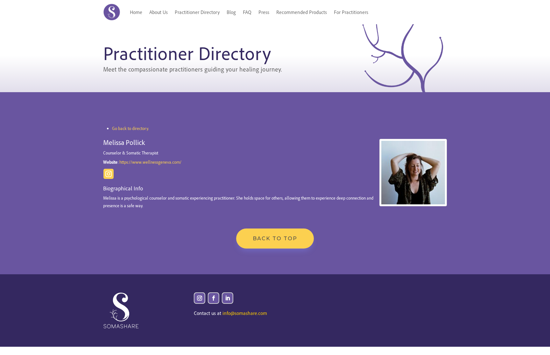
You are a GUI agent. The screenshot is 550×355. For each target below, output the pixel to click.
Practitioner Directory (197, 12)
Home (136, 12)
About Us (158, 12)
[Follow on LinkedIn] (227, 298)
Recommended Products (301, 12)
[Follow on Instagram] (199, 298)
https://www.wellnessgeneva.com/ (150, 162)
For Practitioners (351, 12)
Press (263, 12)
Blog (231, 12)
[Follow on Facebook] (213, 298)
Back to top (275, 239)
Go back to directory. (130, 128)
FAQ (247, 12)
